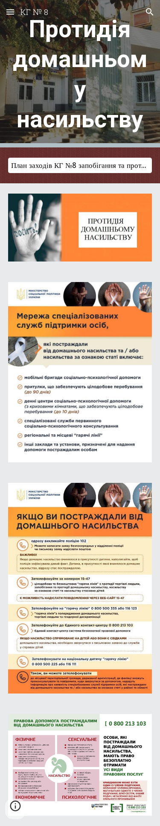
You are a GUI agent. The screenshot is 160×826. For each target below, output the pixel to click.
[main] (80, 73)
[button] (10, 12)
